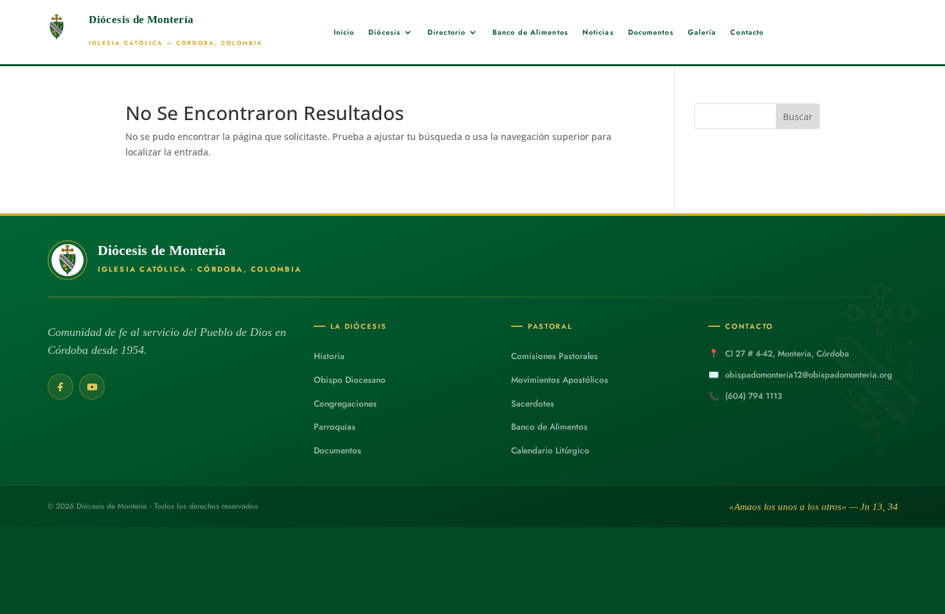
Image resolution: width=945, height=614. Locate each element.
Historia (329, 356)
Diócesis (384, 32)
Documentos (651, 32)
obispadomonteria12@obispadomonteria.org (808, 375)
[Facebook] (60, 386)
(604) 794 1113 (753, 396)
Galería (702, 32)
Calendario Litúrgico (550, 450)
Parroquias (335, 427)
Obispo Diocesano (350, 380)
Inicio (344, 32)
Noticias (598, 32)
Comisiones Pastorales (554, 356)
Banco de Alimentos (530, 32)
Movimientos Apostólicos (559, 380)
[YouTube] (92, 386)
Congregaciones (345, 404)
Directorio (446, 32)
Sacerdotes (532, 404)
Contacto (747, 32)
